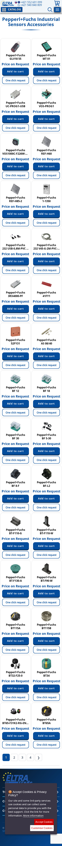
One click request (15, 80)
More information (33, 815)
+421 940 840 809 (31, 5)
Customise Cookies (42, 828)
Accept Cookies (44, 821)
